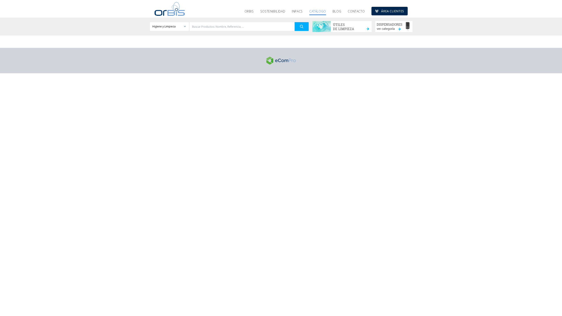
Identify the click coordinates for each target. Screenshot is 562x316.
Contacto (356, 11)
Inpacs (297, 11)
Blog (337, 11)
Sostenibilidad (272, 11)
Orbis (249, 11)
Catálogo (317, 11)
